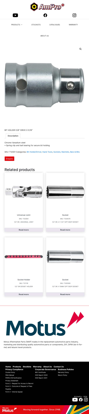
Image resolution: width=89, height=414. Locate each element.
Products (15, 25)
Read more (24, 230)
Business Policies (66, 369)
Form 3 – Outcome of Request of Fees (18, 386)
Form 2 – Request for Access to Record (19, 383)
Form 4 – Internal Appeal (13, 392)
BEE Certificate (40, 372)
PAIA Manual (9, 375)
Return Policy (62, 375)
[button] (80, 49)
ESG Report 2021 (41, 378)
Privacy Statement (11, 381)
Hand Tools (47, 152)
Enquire (9, 159)
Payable (8, 389)
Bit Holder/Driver (34, 152)
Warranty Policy (63, 372)
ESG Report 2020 (41, 375)
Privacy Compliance (14, 369)
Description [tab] (13, 136)
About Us (44, 36)
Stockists (36, 25)
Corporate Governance (45, 369)
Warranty (73, 25)
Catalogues (54, 25)
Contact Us (59, 367)
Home (8, 367)
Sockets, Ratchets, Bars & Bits (66, 152)
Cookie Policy (10, 372)
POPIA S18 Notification (13, 378)
